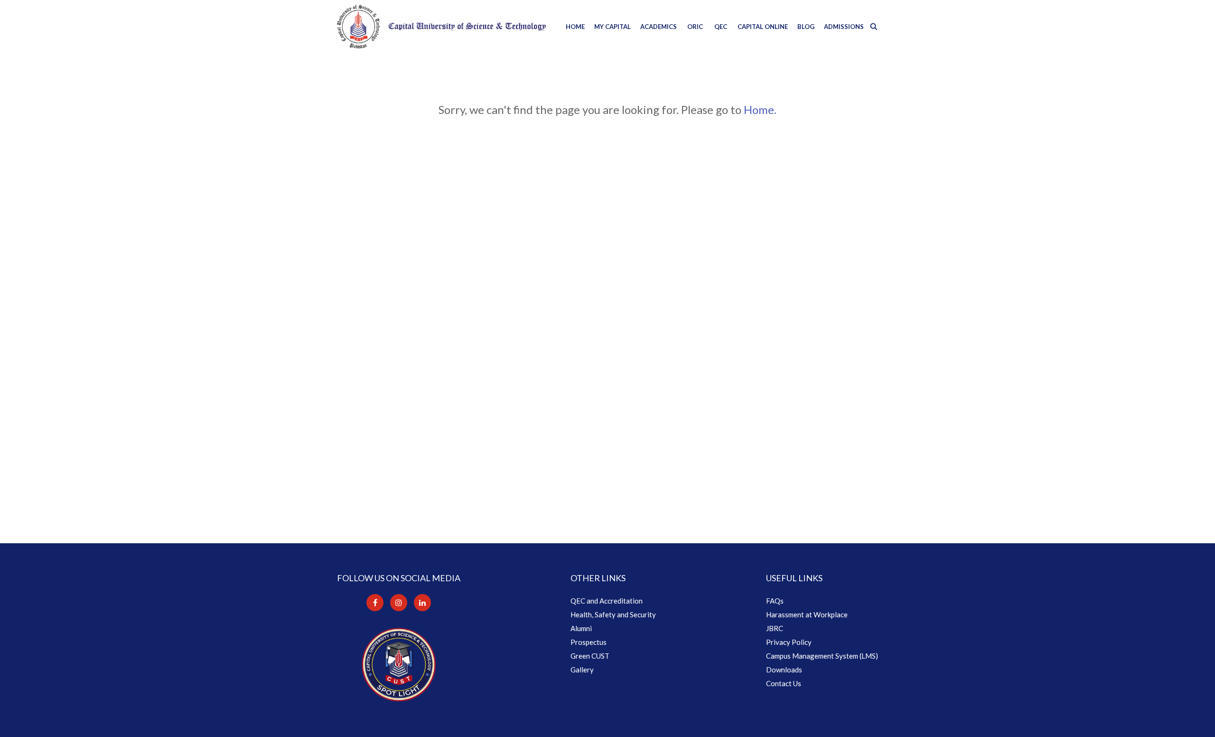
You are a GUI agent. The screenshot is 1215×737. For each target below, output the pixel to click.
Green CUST (589, 656)
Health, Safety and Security (613, 614)
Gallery (582, 669)
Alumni (581, 628)
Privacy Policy (789, 642)
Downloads (784, 669)
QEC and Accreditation (606, 600)
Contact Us (783, 683)
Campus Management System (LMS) (822, 656)
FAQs (775, 600)
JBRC (774, 628)
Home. (760, 109)
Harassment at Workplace (807, 614)
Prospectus (588, 642)
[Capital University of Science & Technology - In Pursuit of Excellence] (441, 26)
